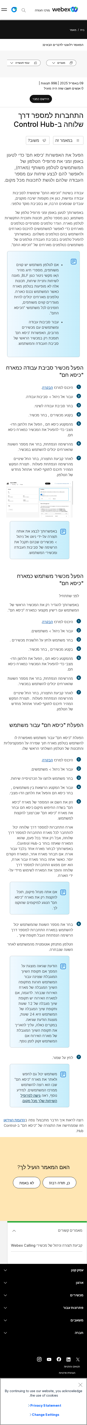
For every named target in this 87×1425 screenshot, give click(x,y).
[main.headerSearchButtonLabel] (23, 9)
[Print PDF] (56, 99)
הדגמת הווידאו (14, 1120)
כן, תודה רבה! (59, 1183)
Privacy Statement (45, 1405)
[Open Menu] (4, 9)
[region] (43, 1401)
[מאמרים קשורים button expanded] (14, 1231)
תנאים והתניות (72, 1366)
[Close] (80, 1384)
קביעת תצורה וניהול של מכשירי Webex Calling (46, 1245)
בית (82, 30)
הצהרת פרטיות (67, 1372)
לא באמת (26, 1183)
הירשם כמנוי (41, 99)
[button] (14, 9)
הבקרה (47, 387)
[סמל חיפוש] (24, 10)
